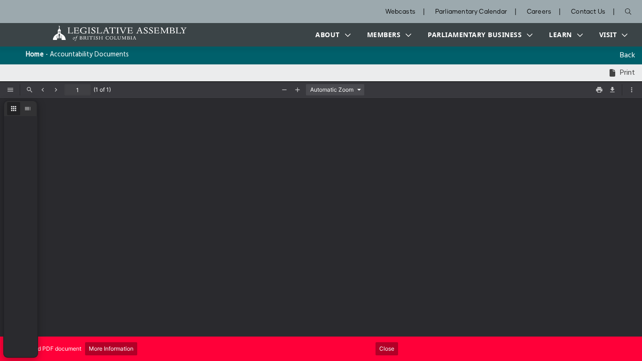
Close (386, 348)
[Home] (90, 33)
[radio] (13, 108)
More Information (111, 348)
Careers (539, 12)
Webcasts (400, 12)
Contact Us (588, 12)
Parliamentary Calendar (471, 12)
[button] (331, 35)
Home (35, 54)
